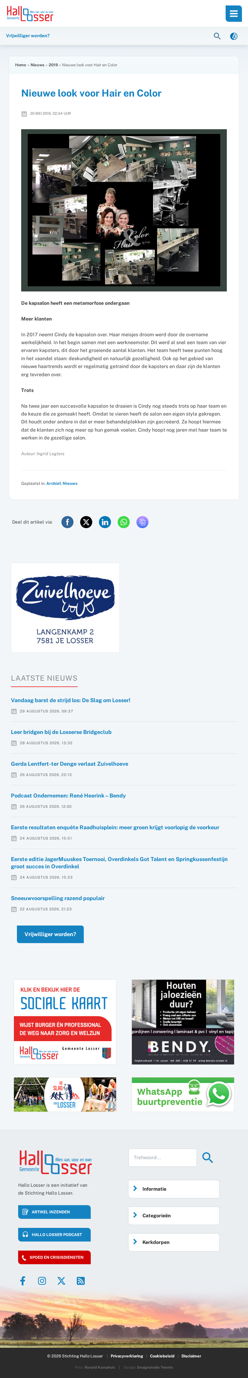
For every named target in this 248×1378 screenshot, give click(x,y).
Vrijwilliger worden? (50, 934)
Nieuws (70, 483)
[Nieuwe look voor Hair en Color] (124, 210)
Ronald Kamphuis (100, 1367)
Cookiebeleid (162, 1356)
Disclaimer (191, 1356)
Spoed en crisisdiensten (56, 1257)
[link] (234, 36)
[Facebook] (22, 1280)
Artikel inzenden (51, 1212)
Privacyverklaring (127, 1356)
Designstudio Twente (155, 1367)
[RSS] (80, 1280)
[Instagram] (42, 1280)
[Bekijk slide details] (65, 608)
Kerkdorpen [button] (155, 1242)
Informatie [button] (154, 1189)
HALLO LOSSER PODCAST (57, 1234)
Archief (53, 483)
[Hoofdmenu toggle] (234, 13)
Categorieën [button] (156, 1215)
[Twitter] (61, 1280)
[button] (218, 36)
